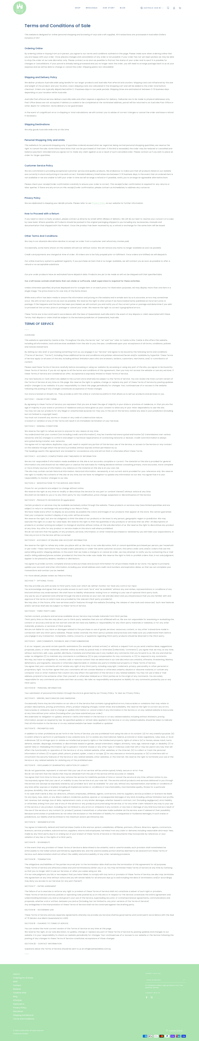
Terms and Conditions (23, 1019)
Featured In (18, 1004)
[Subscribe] (184, 980)
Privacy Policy (98, 203)
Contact (17, 985)
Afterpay (17, 1000)
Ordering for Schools (23, 978)
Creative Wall (19, 992)
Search (16, 974)
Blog (15, 996)
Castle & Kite (24, 1030)
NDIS (15, 981)
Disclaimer (18, 1011)
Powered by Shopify (20, 1034)
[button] (168, 7)
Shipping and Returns (23, 1015)
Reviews (17, 989)
